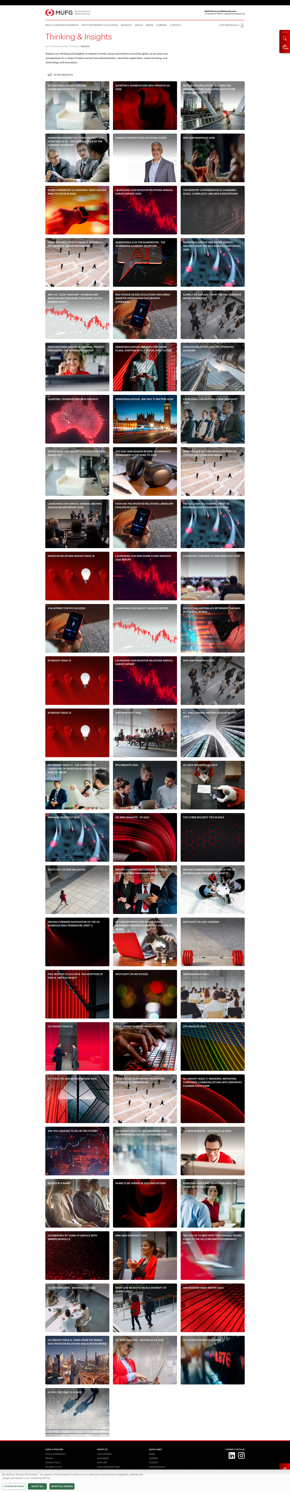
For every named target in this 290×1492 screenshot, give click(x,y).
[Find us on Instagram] (241, 1455)
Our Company (104, 1454)
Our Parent (103, 1458)
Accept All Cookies (62, 1486)
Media (152, 1454)
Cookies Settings (14, 1486)
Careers (153, 1458)
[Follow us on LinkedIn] (232, 1455)
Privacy (49, 1458)
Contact (154, 1462)
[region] (145, 1480)
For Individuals (157, 1467)
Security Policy (53, 1467)
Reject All (37, 1486)
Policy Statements (55, 1454)
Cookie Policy (53, 1462)
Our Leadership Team (108, 1467)
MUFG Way (102, 1462)
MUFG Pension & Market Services (61, 46)
